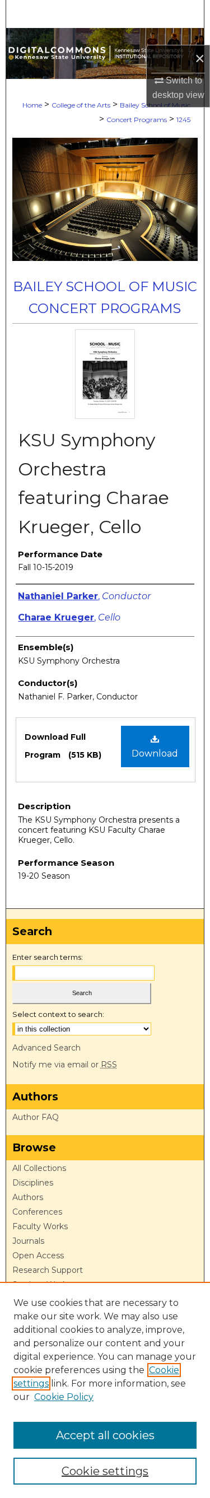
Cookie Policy (64, 1397)
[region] (105, 1390)
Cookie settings (105, 1471)
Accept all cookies (105, 1435)
